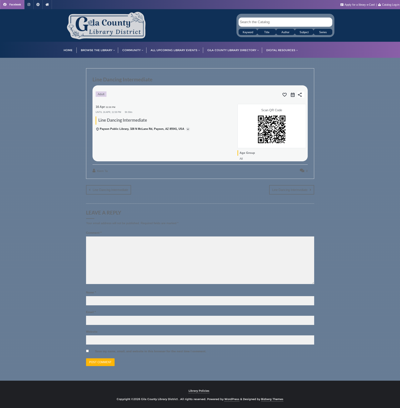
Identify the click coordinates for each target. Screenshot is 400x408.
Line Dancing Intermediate (110, 190)
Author (285, 32)
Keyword (248, 32)
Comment (93, 232)
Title (266, 32)
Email (91, 312)
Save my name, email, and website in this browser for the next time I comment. (150, 351)
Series (323, 32)
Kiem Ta (102, 171)
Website (92, 331)
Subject (304, 32)
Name (91, 292)
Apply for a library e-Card (359, 4)
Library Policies (199, 390)
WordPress (231, 399)
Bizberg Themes (272, 399)
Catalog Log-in (390, 4)
